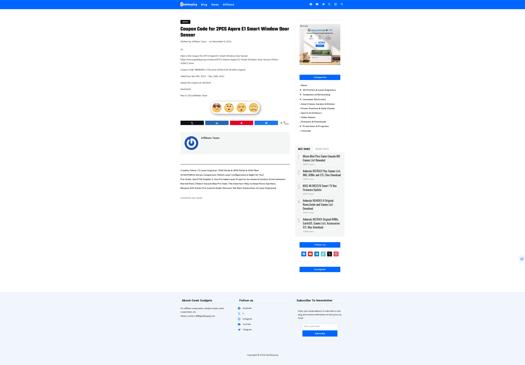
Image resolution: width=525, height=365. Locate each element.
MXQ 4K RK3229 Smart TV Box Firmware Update (320, 187)
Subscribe (320, 333)
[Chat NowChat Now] (522, 259)
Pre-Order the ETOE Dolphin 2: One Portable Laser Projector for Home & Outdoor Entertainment (232, 179)
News (215, 4)
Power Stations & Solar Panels (318, 108)
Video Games (308, 117)
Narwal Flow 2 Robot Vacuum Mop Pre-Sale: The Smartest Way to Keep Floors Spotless (228, 183)
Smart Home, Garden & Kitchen (318, 104)
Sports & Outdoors (311, 112)
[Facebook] (311, 4)
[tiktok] (323, 253)
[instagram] (335, 4)
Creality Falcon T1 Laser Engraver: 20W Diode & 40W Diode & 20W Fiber (219, 170)
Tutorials (306, 130)
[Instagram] (323, 4)
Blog (204, 4)
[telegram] (316, 253)
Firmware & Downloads (313, 121)
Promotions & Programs (316, 126)
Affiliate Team (199, 41)
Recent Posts (322, 149)
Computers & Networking (316, 94)
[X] (329, 4)
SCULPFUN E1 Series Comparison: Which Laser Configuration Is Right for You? (222, 174)
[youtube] (317, 4)
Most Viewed (304, 149)
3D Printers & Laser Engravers (319, 90)
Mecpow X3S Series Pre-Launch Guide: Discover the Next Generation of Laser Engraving (228, 188)
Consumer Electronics (314, 99)
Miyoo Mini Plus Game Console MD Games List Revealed (321, 158)
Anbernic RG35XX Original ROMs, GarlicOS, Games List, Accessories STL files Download (321, 223)
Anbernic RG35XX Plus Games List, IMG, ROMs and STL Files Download (322, 173)
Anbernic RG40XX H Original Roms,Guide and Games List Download (318, 204)
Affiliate (228, 4)
